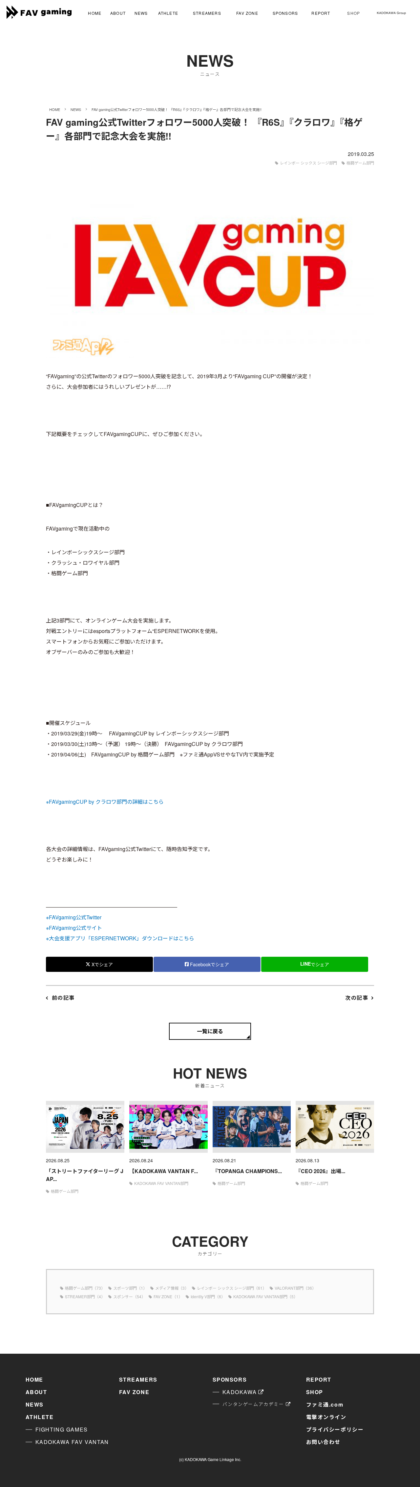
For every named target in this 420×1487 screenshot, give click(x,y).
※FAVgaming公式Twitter (73, 917)
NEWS (141, 13)
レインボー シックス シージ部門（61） (231, 1288)
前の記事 (63, 997)
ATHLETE (168, 13)
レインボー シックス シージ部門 (308, 162)
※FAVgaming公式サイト (74, 927)
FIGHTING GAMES (61, 1429)
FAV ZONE (247, 13)
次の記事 (356, 997)
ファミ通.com (325, 1404)
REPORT (320, 13)
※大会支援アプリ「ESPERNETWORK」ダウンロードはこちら (120, 938)
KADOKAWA (239, 1392)
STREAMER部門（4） (85, 1296)
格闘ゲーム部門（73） (85, 1288)
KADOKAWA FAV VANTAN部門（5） (265, 1296)
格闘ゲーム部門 (360, 162)
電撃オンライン (326, 1417)
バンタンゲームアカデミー (253, 1404)
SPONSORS (285, 13)
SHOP (353, 13)
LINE (314, 964)
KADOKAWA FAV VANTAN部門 (161, 1183)
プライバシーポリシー (335, 1429)
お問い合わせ (323, 1442)
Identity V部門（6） (208, 1296)
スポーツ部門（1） (130, 1288)
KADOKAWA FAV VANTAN (72, 1442)
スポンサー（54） (129, 1296)
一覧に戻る (210, 1031)
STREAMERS (207, 13)
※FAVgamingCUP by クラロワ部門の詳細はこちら (105, 801)
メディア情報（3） (172, 1288)
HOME (94, 13)
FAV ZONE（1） (168, 1296)
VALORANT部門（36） (295, 1288)
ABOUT (118, 13)
